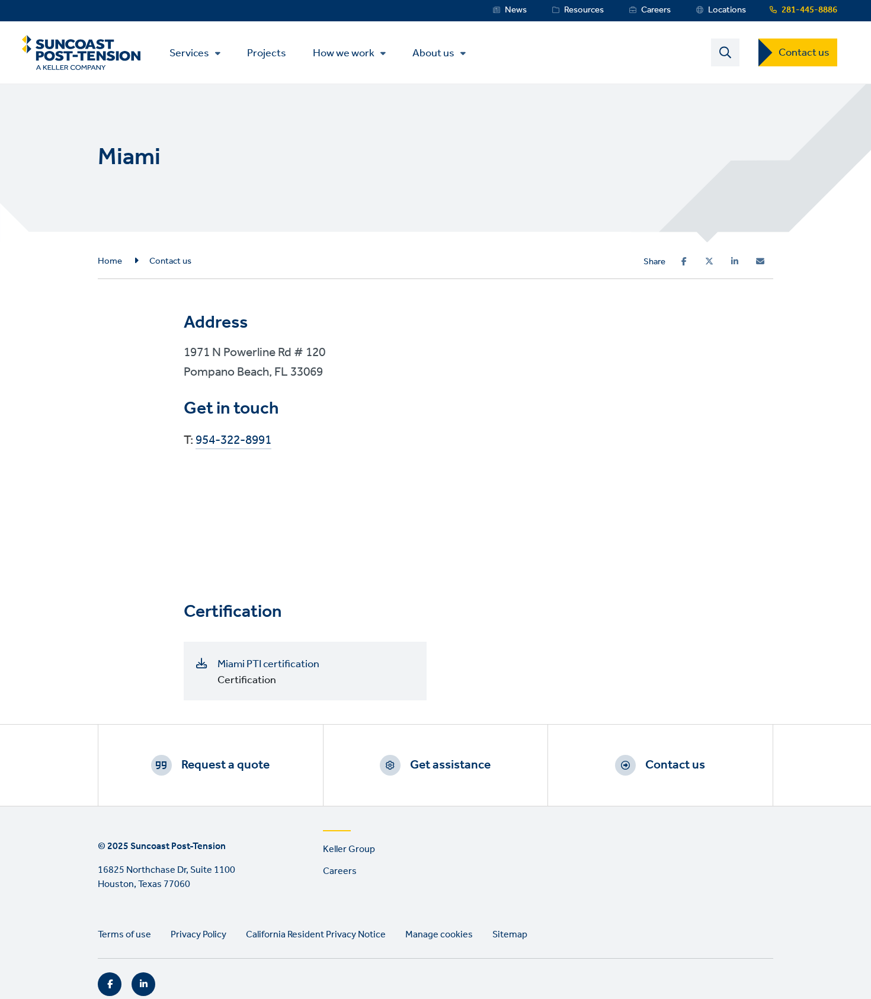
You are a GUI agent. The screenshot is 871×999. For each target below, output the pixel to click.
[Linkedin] (734, 261)
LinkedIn (143, 984)
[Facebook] (684, 261)
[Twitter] (709, 261)
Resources (584, 10)
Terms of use (124, 935)
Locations (727, 10)
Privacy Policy (198, 935)
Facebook (109, 984)
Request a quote (225, 765)
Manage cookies (439, 935)
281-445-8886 (809, 10)
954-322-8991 (233, 441)
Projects (266, 52)
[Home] (81, 53)
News (516, 10)
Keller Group (349, 849)
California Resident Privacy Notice (316, 935)
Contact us (804, 53)
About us (433, 53)
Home (110, 261)
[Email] (760, 261)
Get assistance (450, 765)
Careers (656, 10)
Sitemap (509, 935)
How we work (343, 53)
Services (189, 53)
